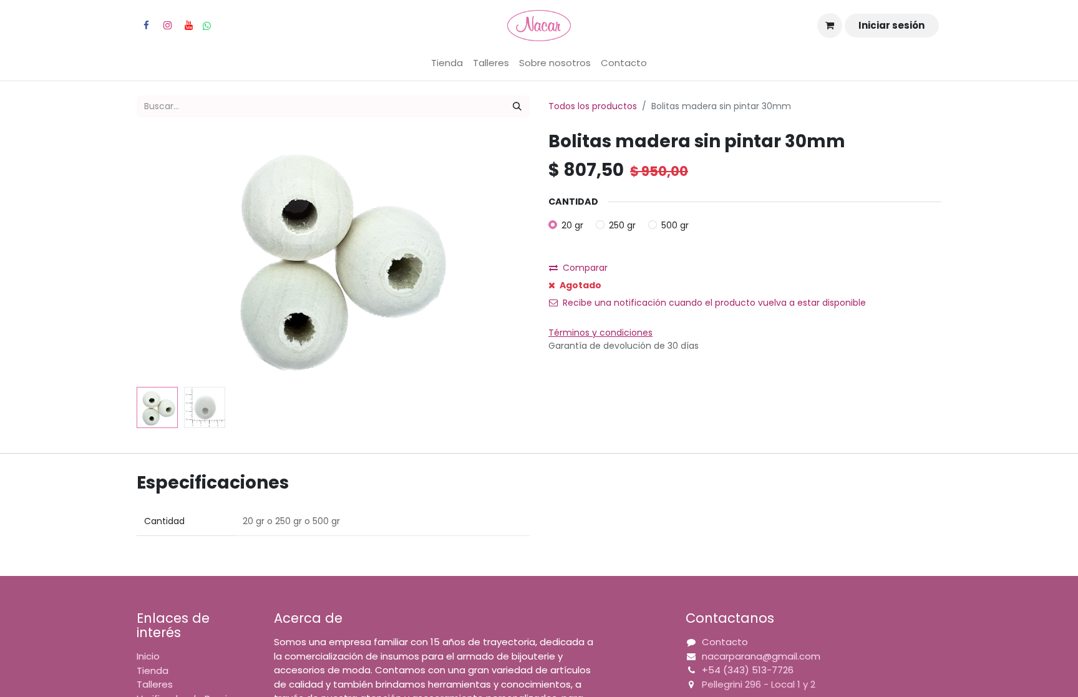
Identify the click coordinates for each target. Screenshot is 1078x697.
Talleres (155, 684)
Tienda (152, 670)
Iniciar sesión (891, 25)
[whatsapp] (206, 26)
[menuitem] (447, 63)
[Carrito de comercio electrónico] (829, 25)
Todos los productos (592, 106)
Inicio (148, 656)
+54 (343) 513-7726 (748, 669)
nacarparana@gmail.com (761, 656)
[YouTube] (188, 25)
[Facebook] (146, 25)
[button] (166, 257)
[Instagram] (167, 25)
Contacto (725, 641)
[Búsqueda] (517, 106)
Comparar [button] (585, 267)
